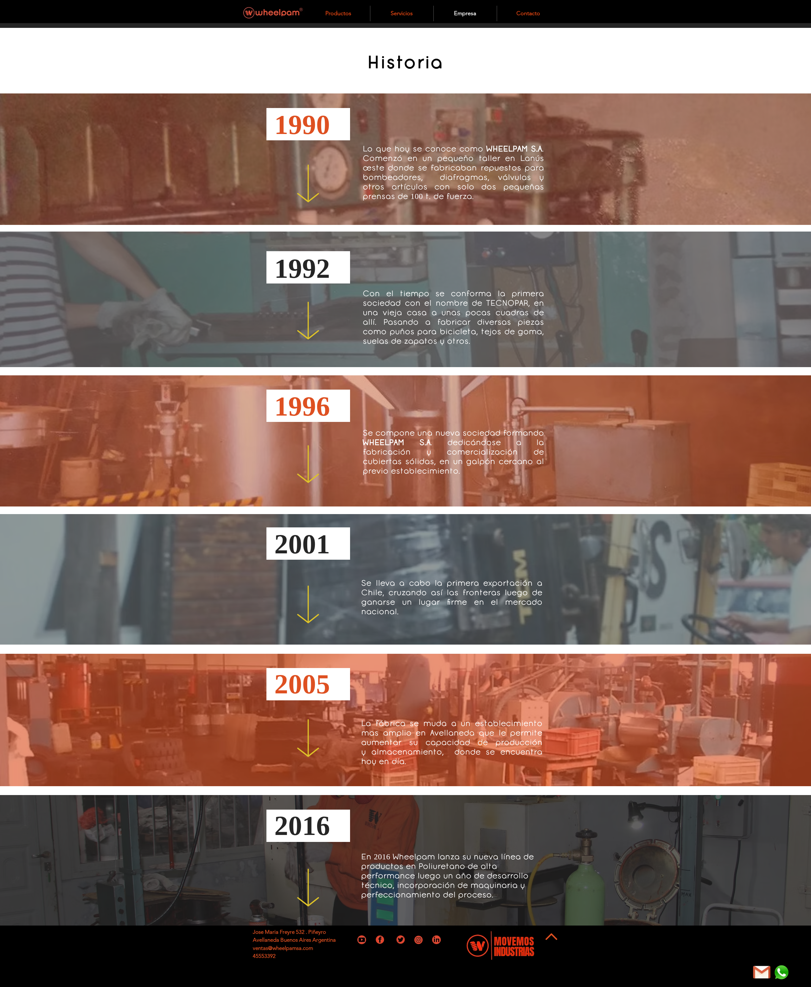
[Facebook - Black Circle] (547, 945)
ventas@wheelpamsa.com (283, 948)
